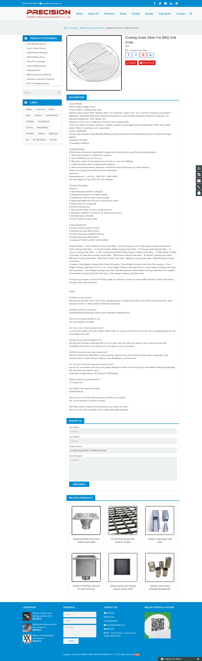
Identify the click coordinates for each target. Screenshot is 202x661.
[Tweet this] (135, 55)
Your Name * (74, 427)
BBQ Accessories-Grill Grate (92, 28)
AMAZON (53, 133)
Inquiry (132, 63)
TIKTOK (53, 140)
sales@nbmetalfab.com (51, 3)
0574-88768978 (31, 3)
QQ (27, 140)
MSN (28, 115)
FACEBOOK (43, 121)
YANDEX (30, 121)
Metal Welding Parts (35, 57)
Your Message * (76, 456)
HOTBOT (30, 133)
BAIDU (29, 109)
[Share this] (128, 55)
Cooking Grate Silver (138, 50)
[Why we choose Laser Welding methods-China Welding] (27, 620)
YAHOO (38, 115)
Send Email (148, 63)
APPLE (41, 133)
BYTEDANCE (39, 140)
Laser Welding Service (36, 66)
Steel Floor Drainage (36, 61)
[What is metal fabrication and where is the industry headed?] (27, 643)
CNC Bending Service (36, 44)
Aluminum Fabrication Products (40, 79)
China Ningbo (84, 264)
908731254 (110, 613)
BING (51, 109)
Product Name (75, 446)
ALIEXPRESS (52, 115)
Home (65, 28)
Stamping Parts (33, 70)
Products (74, 28)
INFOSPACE (42, 127)
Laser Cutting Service (36, 48)
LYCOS (29, 127)
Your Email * (74, 437)
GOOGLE (40, 109)
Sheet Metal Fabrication (37, 53)
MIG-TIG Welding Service (38, 83)
